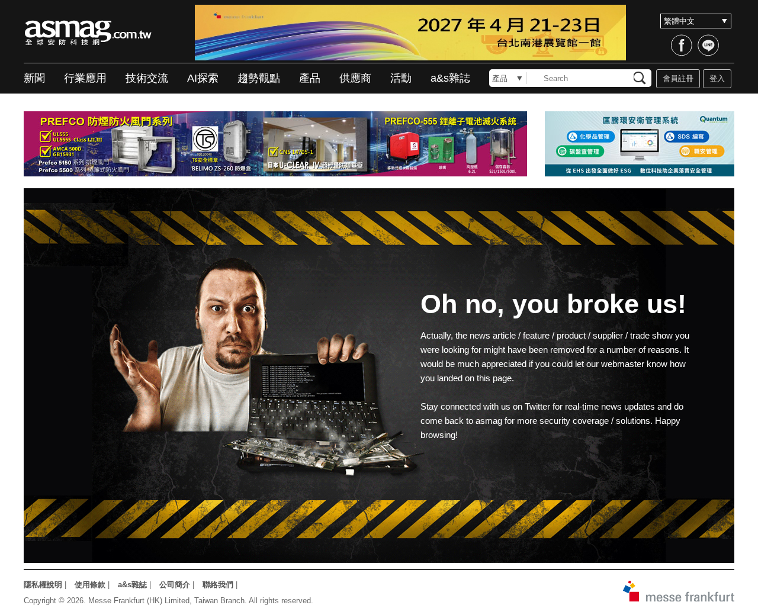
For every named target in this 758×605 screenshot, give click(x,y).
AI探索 (203, 78)
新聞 (34, 78)
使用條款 (90, 584)
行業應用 (85, 78)
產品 (309, 78)
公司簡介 (174, 584)
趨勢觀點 (258, 78)
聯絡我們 (218, 584)
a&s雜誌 (450, 78)
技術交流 (147, 78)
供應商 (355, 78)
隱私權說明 (43, 584)
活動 (401, 78)
